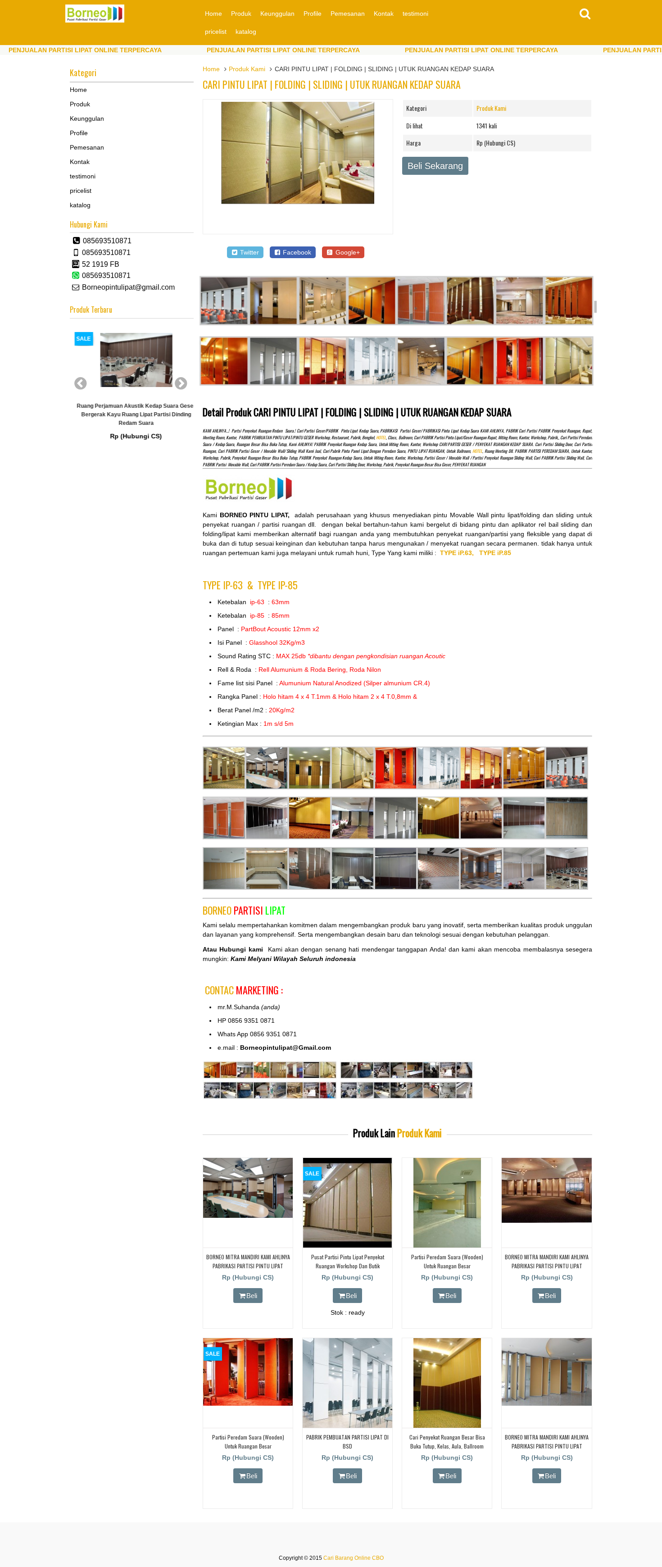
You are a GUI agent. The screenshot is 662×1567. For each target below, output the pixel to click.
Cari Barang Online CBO (353, 1558)
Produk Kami (247, 69)
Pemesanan (348, 13)
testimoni (415, 13)
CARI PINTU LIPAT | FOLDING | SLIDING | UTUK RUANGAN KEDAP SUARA (332, 84)
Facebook (296, 252)
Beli (251, 1295)
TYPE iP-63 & (230, 585)
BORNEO (244, 910)
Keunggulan (277, 13)
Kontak (384, 13)
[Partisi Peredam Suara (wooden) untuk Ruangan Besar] (447, 1245)
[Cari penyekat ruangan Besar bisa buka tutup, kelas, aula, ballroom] (447, 1426)
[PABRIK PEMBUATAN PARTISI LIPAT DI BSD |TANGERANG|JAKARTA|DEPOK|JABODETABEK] (347, 1426)
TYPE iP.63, (459, 552)
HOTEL (381, 437)
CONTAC (244, 990)
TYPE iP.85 (495, 552)
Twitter (248, 252)
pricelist (216, 31)
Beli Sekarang (435, 166)
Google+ (347, 252)
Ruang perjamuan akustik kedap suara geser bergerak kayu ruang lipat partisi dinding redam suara (132, 414)
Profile (313, 13)
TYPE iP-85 (278, 585)
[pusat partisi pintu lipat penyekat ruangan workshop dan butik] (347, 1245)
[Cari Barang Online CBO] (94, 20)
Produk (241, 13)
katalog (246, 31)
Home (213, 13)
